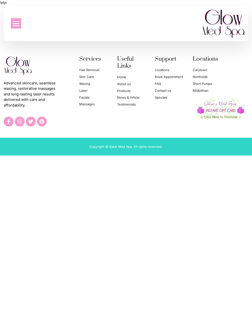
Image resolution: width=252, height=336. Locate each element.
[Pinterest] (42, 121)
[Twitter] (31, 121)
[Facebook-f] (9, 121)
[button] (16, 23)
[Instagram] (20, 121)
